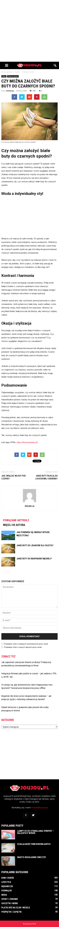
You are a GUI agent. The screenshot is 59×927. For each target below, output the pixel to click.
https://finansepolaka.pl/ (27, 442)
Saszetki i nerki (9, 903)
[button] (55, 65)
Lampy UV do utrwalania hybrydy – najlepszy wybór (35, 832)
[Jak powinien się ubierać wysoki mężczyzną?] (8, 535)
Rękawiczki (7, 886)
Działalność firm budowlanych (33, 844)
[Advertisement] (29, 30)
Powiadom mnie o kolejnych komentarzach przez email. (26, 644)
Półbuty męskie (13, 76)
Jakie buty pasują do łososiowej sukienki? (46, 477)
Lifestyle (6, 882)
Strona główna (6, 72)
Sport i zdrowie (9, 899)
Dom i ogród (7, 878)
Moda (4, 76)
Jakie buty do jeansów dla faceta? (34, 545)
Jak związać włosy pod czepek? (13, 477)
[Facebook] (26, 815)
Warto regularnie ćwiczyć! (31, 857)
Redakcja (10, 91)
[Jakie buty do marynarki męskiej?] (8, 561)
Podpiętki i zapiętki (11, 912)
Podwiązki (6, 890)
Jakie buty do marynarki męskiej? (34, 558)
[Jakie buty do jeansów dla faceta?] (8, 548)
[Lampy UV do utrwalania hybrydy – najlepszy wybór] (8, 834)
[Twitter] (33, 815)
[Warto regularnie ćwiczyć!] (8, 861)
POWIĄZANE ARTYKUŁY (16, 520)
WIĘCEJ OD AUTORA (14, 525)
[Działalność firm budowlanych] (8, 848)
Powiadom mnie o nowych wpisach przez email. (23, 647)
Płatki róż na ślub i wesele (15, 907)
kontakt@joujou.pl (39, 807)
